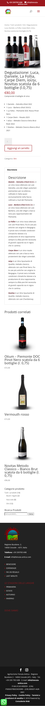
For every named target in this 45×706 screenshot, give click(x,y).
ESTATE (9, 591)
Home (6, 25)
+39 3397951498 (15, 2)
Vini (24, 25)
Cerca (31, 514)
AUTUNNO (10, 594)
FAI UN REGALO (12, 572)
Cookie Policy (24, 695)
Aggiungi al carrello (18, 148)
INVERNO (10, 598)
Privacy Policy (11, 695)
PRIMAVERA (11, 587)
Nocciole (10, 499)
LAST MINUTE (12, 576)
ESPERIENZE (11, 568)
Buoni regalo (11, 495)
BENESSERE (11, 564)
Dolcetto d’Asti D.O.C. (21, 182)
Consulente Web (23, 701)
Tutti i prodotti (15, 25)
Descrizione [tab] (12, 170)
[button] (36, 38)
